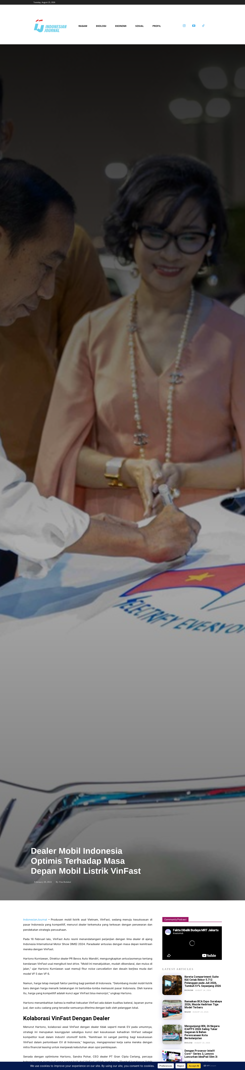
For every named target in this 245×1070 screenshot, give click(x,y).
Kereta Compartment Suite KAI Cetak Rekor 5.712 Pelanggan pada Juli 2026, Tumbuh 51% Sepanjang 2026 (202, 981)
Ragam (187, 1012)
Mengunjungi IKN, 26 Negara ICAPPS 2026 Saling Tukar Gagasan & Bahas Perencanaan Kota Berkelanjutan (202, 1032)
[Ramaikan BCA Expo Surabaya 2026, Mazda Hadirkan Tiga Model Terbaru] (172, 1010)
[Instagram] (184, 26)
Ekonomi (189, 990)
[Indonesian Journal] (55, 26)
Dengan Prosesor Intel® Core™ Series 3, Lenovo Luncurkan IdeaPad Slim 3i (200, 1054)
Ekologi (188, 1043)
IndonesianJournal (35, 919)
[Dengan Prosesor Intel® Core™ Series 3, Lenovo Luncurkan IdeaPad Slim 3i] (172, 1059)
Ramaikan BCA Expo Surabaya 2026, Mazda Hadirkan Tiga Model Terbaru (203, 1004)
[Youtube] (194, 26)
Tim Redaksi (65, 882)
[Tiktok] (203, 26)
